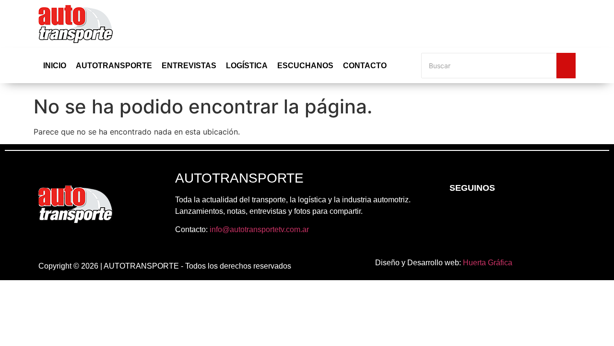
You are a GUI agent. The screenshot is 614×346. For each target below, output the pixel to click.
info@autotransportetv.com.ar (259, 229)
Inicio (54, 66)
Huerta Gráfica (487, 263)
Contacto (365, 66)
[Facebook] (456, 214)
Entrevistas (189, 66)
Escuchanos (305, 66)
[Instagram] (482, 214)
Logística (247, 66)
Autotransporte (114, 66)
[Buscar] (566, 65)
